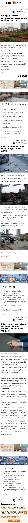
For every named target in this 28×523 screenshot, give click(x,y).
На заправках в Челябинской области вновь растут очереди (13, 113)
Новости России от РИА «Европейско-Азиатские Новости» (10, 3)
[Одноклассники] (20, 76)
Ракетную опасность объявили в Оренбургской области (12, 480)
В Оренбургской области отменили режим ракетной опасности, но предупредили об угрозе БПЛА (13, 132)
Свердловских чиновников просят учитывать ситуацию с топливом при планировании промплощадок (13, 292)
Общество (3, 72)
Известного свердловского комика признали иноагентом (13, 306)
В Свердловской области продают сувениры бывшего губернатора (13, 127)
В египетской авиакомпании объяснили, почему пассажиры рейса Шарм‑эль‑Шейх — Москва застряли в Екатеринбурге (15, 301)
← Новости (4, 6)
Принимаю (14, 520)
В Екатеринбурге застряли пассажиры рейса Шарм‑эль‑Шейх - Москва (14, 296)
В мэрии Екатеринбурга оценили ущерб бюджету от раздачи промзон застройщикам (14, 122)
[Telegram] (22, 76)
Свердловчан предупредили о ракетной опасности (14, 472)
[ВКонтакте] (18, 76)
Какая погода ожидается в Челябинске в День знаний (14, 117)
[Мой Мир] (24, 76)
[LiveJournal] (26, 76)
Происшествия (4, 256)
